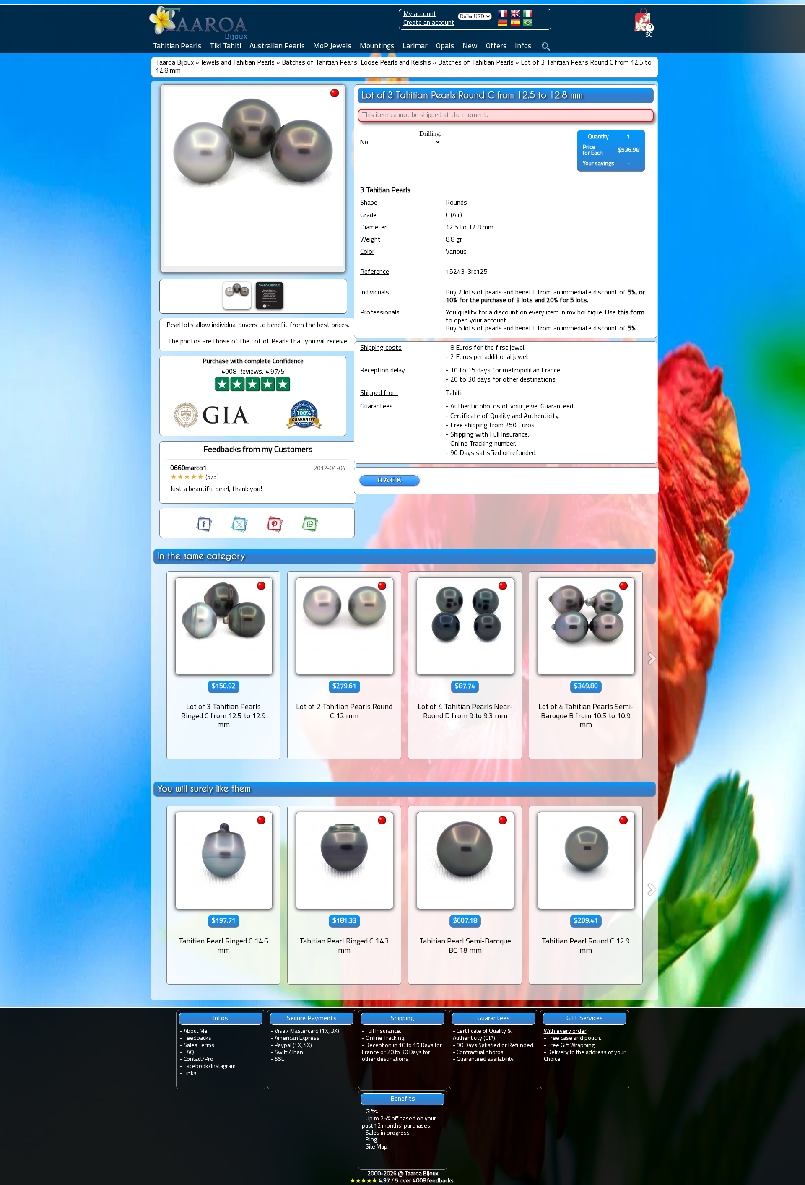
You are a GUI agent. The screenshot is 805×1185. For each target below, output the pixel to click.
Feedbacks (197, 1038)
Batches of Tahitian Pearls (476, 63)
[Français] (502, 15)
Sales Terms (199, 1045)
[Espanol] (515, 24)
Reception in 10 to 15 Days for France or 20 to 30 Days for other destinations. (402, 1052)
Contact (193, 1059)
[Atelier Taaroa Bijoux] (199, 40)
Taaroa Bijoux (175, 63)
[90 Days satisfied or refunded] (304, 430)
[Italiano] (527, 15)
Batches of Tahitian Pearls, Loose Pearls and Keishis (356, 63)
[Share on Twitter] (231, 531)
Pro (209, 1059)
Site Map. (377, 1147)
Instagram (223, 1066)
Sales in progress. (388, 1133)
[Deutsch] (502, 24)
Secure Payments (312, 1018)
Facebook (196, 1066)
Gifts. (372, 1112)
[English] (515, 15)
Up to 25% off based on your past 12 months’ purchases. (399, 1122)
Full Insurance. (383, 1031)
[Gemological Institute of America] (211, 428)
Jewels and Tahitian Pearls (238, 63)
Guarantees (493, 1018)
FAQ (189, 1053)
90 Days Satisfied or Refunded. (496, 1045)
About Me (196, 1031)
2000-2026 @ (402, 1177)
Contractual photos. (481, 1053)
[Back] (389, 485)
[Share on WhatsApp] (301, 531)
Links (190, 1074)
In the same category (201, 556)
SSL (279, 1059)
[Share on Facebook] (205, 531)
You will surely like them (204, 788)
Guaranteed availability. (485, 1059)
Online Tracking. (385, 1038)
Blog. (372, 1140)
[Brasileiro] (527, 24)
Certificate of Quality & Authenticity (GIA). (482, 1035)
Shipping (402, 1018)
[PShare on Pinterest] (267, 531)
